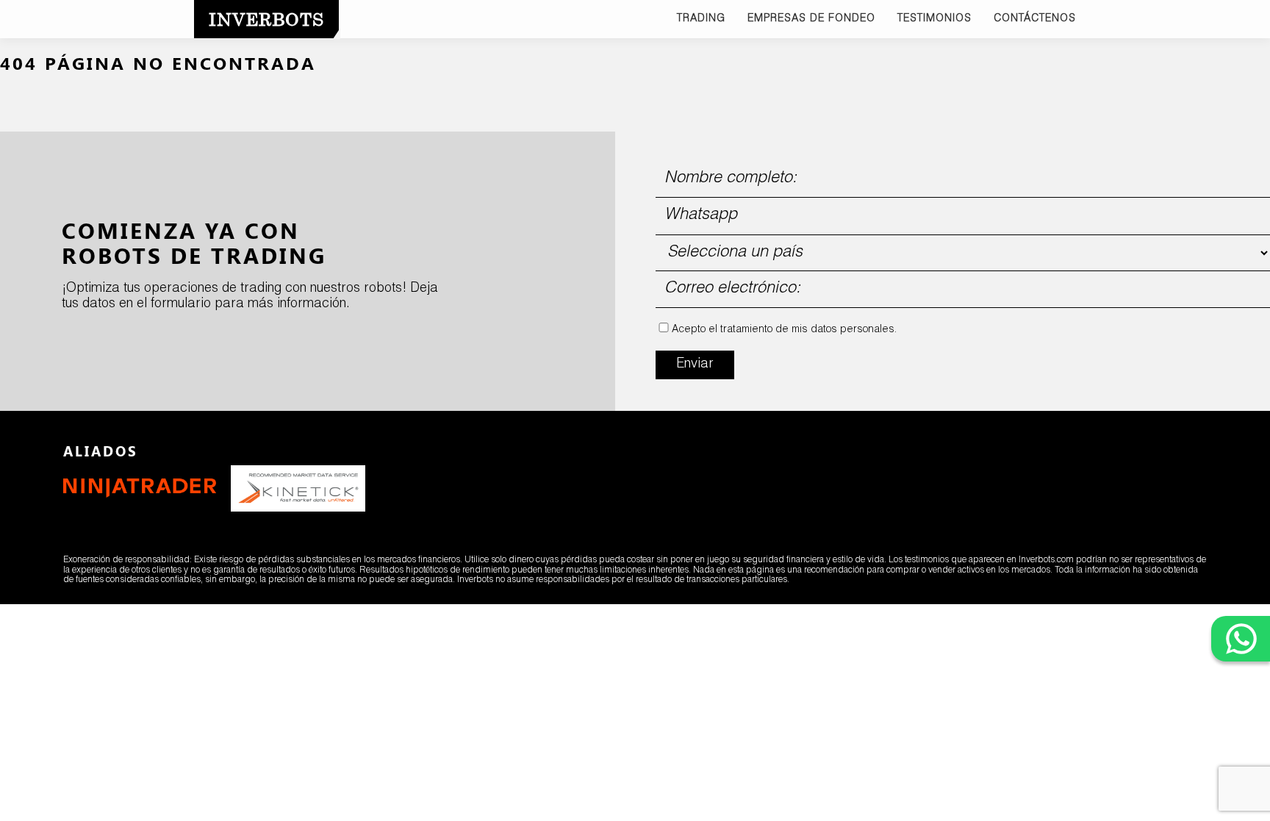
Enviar (695, 364)
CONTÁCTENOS (1035, 19)
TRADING (701, 19)
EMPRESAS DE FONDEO (811, 19)
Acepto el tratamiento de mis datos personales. (784, 330)
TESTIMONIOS (934, 19)
